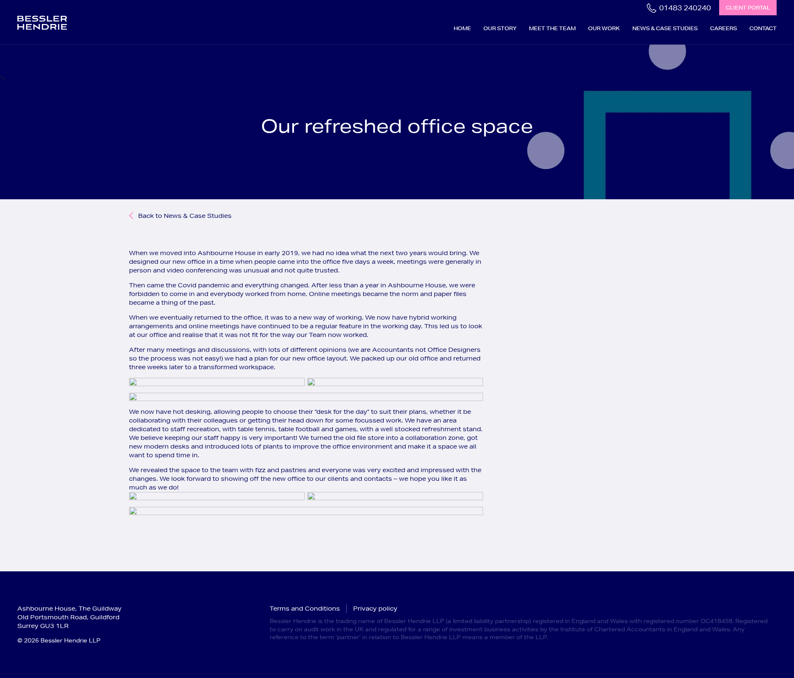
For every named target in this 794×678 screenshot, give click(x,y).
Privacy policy (375, 608)
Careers (723, 28)
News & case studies (665, 28)
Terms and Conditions (305, 608)
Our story (500, 28)
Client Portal (748, 7)
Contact (763, 28)
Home (462, 28)
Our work (604, 28)
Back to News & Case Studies (185, 216)
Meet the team (552, 28)
